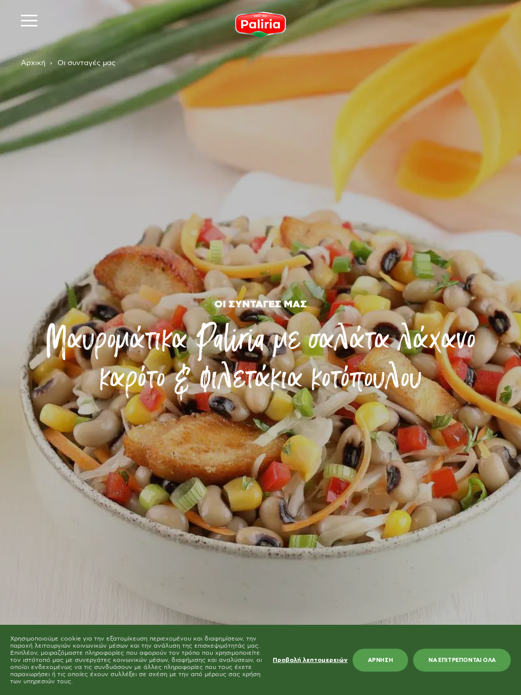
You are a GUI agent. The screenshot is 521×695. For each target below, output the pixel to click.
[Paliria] (260, 24)
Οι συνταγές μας (86, 63)
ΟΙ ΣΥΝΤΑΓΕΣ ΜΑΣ (260, 304)
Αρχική (33, 63)
